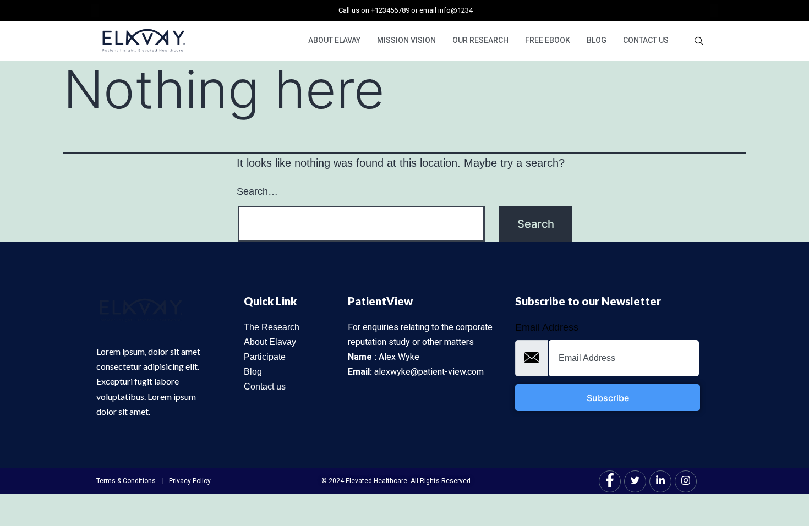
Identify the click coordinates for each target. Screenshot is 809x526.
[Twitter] (635, 481)
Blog (596, 40)
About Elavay (334, 40)
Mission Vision (406, 40)
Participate (265, 356)
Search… (257, 191)
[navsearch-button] (699, 40)
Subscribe (608, 397)
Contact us (265, 386)
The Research (271, 327)
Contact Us (646, 40)
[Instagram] (686, 481)
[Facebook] (610, 481)
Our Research (480, 40)
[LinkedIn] (660, 481)
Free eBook (547, 40)
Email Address (546, 327)
